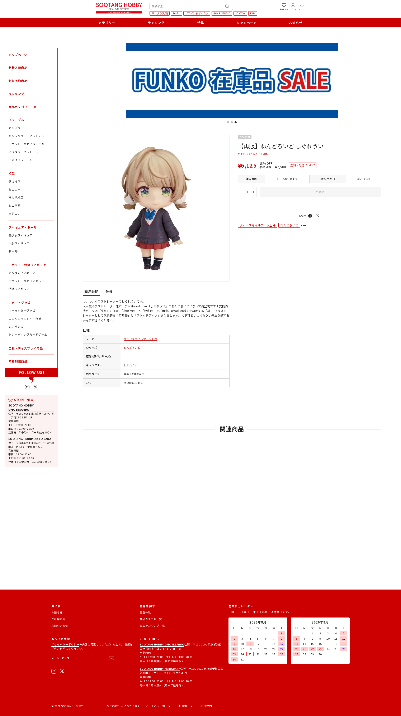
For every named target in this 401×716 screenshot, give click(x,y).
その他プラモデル (21, 160)
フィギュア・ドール (23, 227)
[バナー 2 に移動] (232, 122)
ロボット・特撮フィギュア (27, 265)
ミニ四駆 (14, 205)
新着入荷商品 (18, 68)
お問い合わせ (59, 626)
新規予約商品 (18, 81)
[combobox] (191, 6)
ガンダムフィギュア (22, 273)
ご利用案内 (58, 619)
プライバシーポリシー (65, 644)
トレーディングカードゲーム (28, 334)
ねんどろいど (132, 348)
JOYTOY (240, 13)
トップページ (18, 55)
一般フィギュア (19, 243)
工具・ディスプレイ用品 (26, 348)
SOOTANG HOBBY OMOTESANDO (21, 407)
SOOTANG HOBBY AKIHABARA (29, 439)
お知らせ (295, 22)
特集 (200, 22)
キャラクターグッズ (22, 310)
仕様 (109, 291)
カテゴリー (107, 22)
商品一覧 (145, 612)
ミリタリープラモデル (23, 152)
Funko (176, 13)
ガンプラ (14, 128)
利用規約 (206, 706)
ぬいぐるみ (16, 327)
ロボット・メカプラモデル (26, 144)
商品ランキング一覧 (152, 626)
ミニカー (14, 189)
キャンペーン (246, 22)
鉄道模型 (14, 181)
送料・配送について (302, 165)
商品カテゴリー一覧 (23, 107)
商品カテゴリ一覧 (151, 619)
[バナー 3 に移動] (236, 122)
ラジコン (14, 213)
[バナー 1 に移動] (228, 122)
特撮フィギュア (19, 289)
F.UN (253, 13)
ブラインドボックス (197, 13)
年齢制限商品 (18, 361)
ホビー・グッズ (19, 303)
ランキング (156, 22)
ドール (13, 251)
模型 (12, 173)
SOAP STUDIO (222, 13)
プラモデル (16, 120)
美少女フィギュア (21, 235)
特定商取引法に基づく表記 (123, 706)
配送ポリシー (187, 706)
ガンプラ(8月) (159, 13)
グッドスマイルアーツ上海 (140, 339)
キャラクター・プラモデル (26, 136)
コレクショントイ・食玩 (25, 319)
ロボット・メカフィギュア (26, 281)
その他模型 (16, 197)
